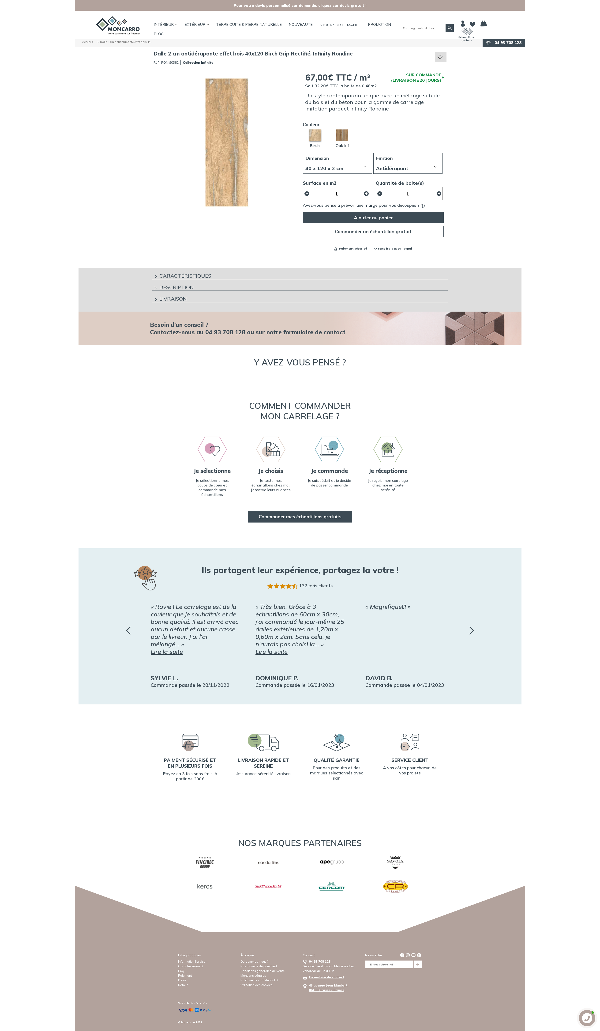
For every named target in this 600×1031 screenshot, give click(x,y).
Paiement (185, 975)
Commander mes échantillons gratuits (300, 516)
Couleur (311, 124)
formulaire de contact (314, 332)
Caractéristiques (185, 275)
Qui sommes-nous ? (254, 961)
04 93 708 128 (507, 42)
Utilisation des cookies (256, 985)
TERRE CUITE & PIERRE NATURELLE (249, 24)
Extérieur (194, 24)
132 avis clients (316, 586)
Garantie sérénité (190, 966)
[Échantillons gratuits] (467, 31)
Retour (183, 985)
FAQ (181, 971)
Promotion (379, 24)
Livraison (173, 298)
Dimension (317, 158)
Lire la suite (167, 651)
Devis (182, 980)
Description (176, 287)
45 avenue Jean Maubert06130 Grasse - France (328, 987)
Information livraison (192, 961)
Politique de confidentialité (259, 980)
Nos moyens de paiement (258, 966)
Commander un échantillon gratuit (373, 231)
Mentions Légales (253, 975)
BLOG (159, 33)
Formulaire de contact (326, 977)
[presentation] (128, 630)
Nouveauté (301, 24)
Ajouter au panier (373, 218)
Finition (384, 158)
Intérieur (164, 24)
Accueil (86, 42)
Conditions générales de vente (262, 971)
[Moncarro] (118, 25)
